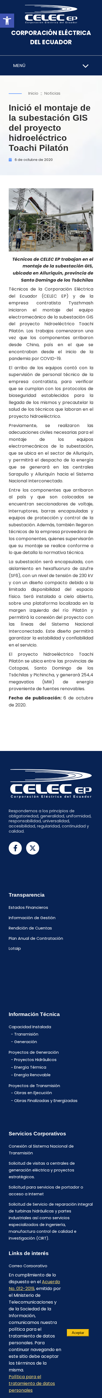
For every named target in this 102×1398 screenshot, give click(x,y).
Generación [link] (25, 1041)
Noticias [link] (52, 93)
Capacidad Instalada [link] (30, 1027)
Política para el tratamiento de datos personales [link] (32, 1383)
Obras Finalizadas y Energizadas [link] (46, 1100)
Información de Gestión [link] (32, 918)
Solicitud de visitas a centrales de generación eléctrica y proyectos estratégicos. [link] (42, 1170)
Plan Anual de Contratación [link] (36, 938)
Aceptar (78, 1333)
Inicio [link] (33, 93)
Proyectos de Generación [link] (34, 1052)
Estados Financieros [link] (28, 907)
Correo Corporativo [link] (28, 1266)
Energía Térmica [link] (30, 1067)
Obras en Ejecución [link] (33, 1093)
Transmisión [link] (26, 1034)
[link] (7, 21)
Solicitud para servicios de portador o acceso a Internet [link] (46, 1190)
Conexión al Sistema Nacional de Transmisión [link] (41, 1150)
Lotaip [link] (15, 948)
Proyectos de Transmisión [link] (34, 1085)
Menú (19, 65)
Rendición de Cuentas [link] (30, 928)
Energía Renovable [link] (32, 1075)
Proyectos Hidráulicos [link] (35, 1059)
